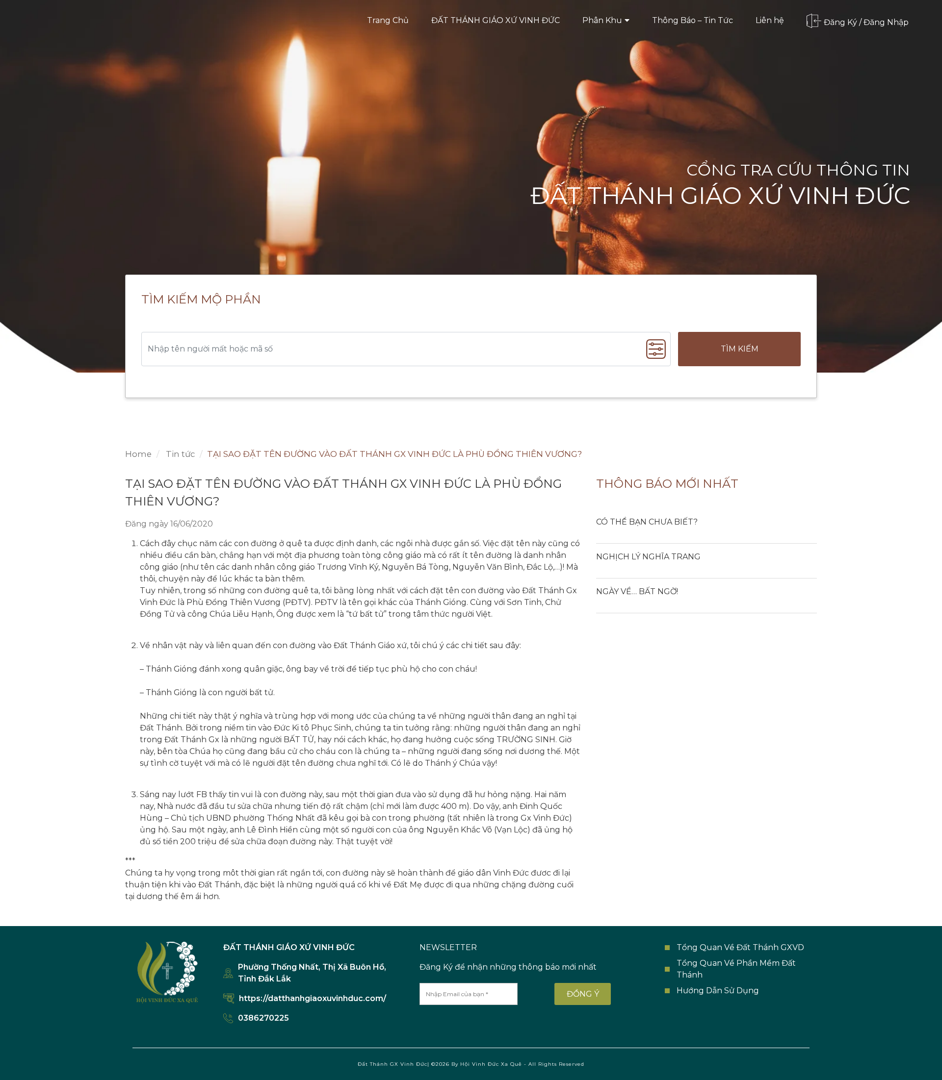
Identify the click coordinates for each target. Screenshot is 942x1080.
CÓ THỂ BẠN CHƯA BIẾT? (647, 522)
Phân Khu (602, 20)
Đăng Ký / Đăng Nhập (866, 21)
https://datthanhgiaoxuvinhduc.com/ (312, 998)
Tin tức (179, 454)
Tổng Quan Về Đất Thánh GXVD (740, 947)
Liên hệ (770, 20)
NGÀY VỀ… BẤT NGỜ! (637, 591)
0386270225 (263, 1018)
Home (138, 454)
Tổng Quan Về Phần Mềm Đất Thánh (736, 969)
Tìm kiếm (740, 348)
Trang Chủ (388, 20)
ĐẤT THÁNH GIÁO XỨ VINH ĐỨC (495, 20)
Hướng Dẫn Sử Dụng (718, 990)
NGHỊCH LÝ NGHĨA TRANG (648, 556)
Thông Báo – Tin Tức (692, 20)
